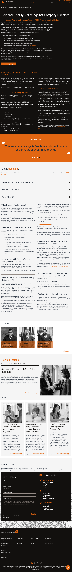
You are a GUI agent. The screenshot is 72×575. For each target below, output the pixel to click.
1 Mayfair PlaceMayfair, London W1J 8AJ (47, 498)
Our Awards (19, 546)
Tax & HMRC (16, 7)
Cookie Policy (48, 544)
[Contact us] (68, 567)
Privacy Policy (48, 542)
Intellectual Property (5, 558)
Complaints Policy (49, 546)
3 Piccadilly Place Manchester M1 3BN (47, 510)
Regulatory (3, 551)
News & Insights (50, 3)
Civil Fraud (3, 549)
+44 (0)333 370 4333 (50, 478)
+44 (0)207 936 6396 (48, 501)
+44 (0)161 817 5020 (48, 513)
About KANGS (20, 542)
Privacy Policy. (6, 520)
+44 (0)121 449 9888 (48, 490)
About (58, 3)
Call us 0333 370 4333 (65, 1)
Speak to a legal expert (9, 64)
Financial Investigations (7, 367)
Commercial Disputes (6, 556)
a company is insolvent (45, 227)
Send (33, 517)
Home (2, 7)
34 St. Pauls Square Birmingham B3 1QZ (48, 487)
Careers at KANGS (35, 544)
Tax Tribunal (33, 45)
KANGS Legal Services (8, 7)
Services (33, 3)
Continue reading (31, 396)
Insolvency (3, 553)
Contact (64, 3)
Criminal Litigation (5, 546)
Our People (41, 3)
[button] (32, 160)
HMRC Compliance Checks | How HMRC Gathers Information (58, 429)
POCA (16, 367)
